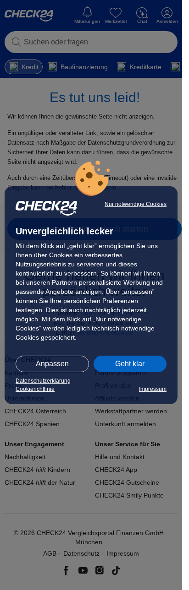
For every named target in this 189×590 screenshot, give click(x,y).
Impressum (153, 389)
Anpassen (52, 364)
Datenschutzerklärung (43, 381)
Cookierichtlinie (35, 389)
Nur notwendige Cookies (136, 204)
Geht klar (130, 364)
